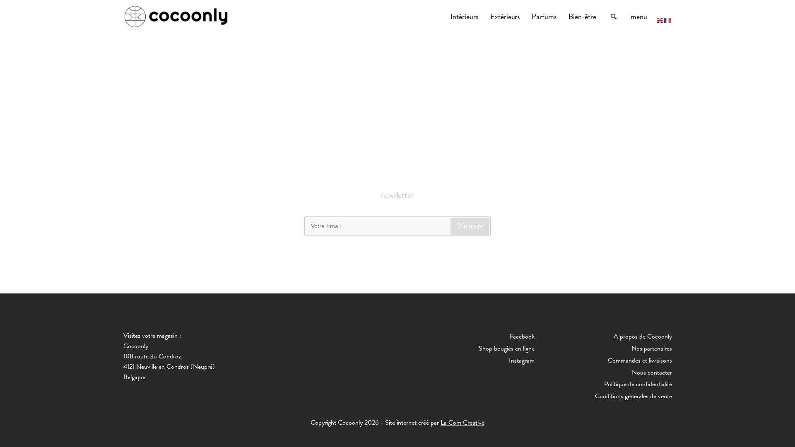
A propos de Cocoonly (643, 336)
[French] (668, 19)
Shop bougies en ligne (507, 348)
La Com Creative (462, 423)
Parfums (545, 16)
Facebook (522, 336)
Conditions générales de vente (633, 396)
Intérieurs (465, 16)
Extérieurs (506, 16)
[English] (660, 19)
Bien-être (583, 16)
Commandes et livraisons (640, 360)
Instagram (522, 360)
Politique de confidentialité (638, 384)
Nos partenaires (651, 348)
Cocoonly (176, 16)
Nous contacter (652, 372)
